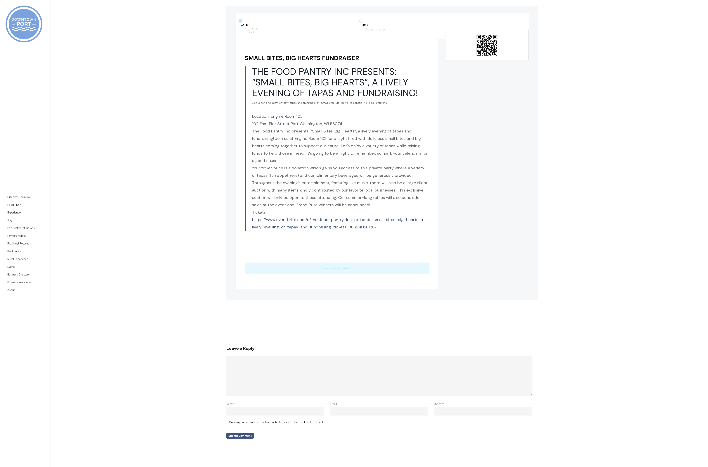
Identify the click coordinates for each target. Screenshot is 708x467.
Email (334, 404)
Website (439, 404)
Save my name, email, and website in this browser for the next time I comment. (277, 422)
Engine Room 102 (287, 116)
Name (230, 404)
